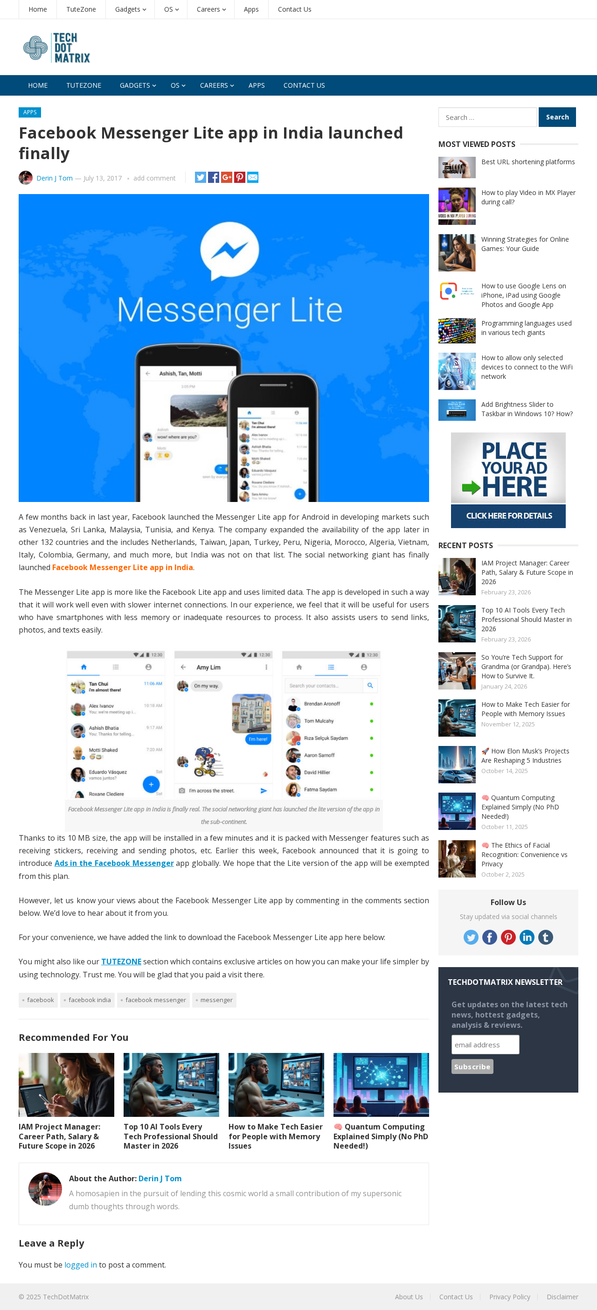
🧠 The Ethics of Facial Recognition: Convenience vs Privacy (524, 854)
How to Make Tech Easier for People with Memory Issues (276, 1136)
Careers (208, 9)
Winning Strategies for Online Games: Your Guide (525, 244)
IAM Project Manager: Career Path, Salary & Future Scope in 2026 (59, 1136)
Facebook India (90, 1000)
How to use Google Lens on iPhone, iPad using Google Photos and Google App (523, 295)
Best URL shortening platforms (528, 161)
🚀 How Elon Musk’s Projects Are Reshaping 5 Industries (525, 755)
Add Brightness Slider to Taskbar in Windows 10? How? (527, 409)
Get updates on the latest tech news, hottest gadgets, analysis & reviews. (509, 1014)
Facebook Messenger (155, 1000)
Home (37, 9)
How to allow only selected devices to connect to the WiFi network (527, 367)
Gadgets (127, 9)
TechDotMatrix (66, 1296)
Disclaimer (562, 1296)
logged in (80, 1265)
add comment (154, 178)
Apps (251, 9)
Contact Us (295, 9)
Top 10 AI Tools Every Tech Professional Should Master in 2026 (171, 1136)
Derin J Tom (54, 178)
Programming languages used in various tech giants (526, 328)
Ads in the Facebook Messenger (114, 863)
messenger (217, 1000)
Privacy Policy (509, 1296)
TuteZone (81, 9)
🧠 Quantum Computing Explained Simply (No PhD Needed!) (380, 1136)
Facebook (40, 1000)
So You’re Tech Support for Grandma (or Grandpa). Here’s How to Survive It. (526, 666)
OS (168, 9)
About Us (409, 1296)
